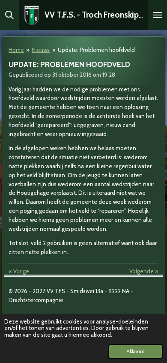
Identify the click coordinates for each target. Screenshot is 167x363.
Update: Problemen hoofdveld (96, 49)
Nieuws (41, 49)
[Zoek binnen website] (9, 15)
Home (16, 49)
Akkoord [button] (135, 351)
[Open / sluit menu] (157, 15)
